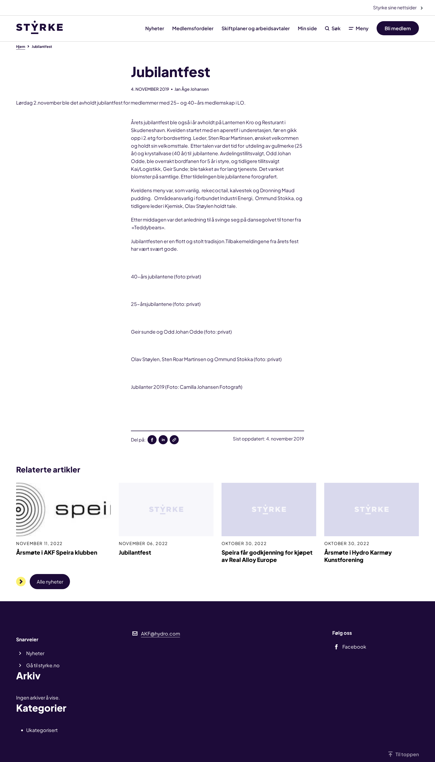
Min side (307, 28)
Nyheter (154, 28)
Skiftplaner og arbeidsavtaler (256, 28)
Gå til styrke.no (43, 665)
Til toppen (407, 754)
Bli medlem (398, 28)
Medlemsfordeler (192, 28)
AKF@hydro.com (160, 633)
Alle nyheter (50, 582)
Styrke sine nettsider (395, 7)
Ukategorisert (42, 730)
